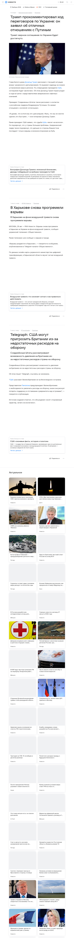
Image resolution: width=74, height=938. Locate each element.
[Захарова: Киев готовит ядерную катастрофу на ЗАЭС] (51, 922)
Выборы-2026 (16, 7)
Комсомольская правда (25, 12)
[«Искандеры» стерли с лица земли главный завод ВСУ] (51, 893)
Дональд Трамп (31, 82)
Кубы (45, 122)
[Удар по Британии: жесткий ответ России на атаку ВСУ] (51, 548)
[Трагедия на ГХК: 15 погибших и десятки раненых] (22, 749)
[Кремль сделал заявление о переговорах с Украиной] (51, 519)
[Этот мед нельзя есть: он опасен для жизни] (22, 807)
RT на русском (25, 330)
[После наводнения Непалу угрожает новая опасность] (22, 778)
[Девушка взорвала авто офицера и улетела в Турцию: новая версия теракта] (22, 634)
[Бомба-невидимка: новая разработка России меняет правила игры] (51, 721)
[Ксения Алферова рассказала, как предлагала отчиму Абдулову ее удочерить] (51, 577)
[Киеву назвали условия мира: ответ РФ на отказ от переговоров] (51, 778)
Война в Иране (30, 7)
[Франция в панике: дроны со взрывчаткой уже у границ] (22, 922)
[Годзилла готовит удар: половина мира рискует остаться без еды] (22, 577)
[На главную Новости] (11, 2)
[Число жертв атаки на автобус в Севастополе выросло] (51, 663)
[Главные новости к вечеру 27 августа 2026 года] (51, 606)
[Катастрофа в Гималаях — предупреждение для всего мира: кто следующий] (22, 548)
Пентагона (26, 385)
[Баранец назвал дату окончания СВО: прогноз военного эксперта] (22, 491)
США (59, 88)
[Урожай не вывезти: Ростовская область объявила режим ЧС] (51, 836)
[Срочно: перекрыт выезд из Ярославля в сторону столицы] (22, 864)
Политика (37, 12)
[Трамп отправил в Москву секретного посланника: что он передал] (22, 893)
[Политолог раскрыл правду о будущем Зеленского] (51, 749)
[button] (37, 59)
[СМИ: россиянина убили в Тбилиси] (22, 519)
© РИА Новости (26, 203)
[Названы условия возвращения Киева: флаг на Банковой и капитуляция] (51, 864)
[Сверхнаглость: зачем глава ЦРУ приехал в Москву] (51, 692)
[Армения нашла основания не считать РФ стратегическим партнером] (22, 721)
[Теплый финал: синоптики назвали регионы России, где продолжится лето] (51, 634)
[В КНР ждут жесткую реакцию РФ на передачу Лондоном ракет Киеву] (22, 663)
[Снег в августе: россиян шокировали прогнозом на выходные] (22, 836)
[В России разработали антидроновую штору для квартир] (22, 606)
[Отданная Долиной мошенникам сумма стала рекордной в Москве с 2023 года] (22, 692)
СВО (39, 7)
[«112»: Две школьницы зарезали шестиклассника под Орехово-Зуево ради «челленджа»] (51, 491)
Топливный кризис (51, 7)
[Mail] (6, 2)
